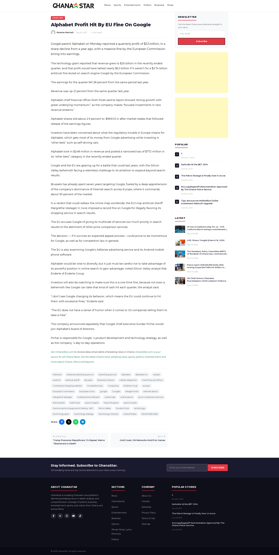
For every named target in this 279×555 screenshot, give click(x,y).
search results (130, 403)
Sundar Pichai (122, 408)
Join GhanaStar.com (62, 352)
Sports (117, 5)
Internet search (150, 391)
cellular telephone (128, 380)
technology (139, 408)
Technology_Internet (108, 414)
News (107, 5)
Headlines (58, 18)
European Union (87, 391)
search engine (92, 403)
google (103, 391)
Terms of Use (148, 518)
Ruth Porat (75, 403)
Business (159, 5)
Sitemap (146, 524)
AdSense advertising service (80, 374)
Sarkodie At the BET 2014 (194, 164)
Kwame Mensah (65, 32)
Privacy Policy (149, 512)
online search (126, 397)
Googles (116, 391)
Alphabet (126, 374)
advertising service (107, 374)
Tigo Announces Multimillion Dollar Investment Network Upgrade (199, 202)
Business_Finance (106, 380)
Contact (146, 501)
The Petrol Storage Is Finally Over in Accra (203, 175)
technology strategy (83, 414)
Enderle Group (130, 386)
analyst (156, 374)
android (56, 380)
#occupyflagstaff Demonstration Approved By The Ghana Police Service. (204, 188)
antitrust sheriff (72, 380)
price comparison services (150, 397)
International (117, 501)
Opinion (115, 524)
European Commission (63, 391)
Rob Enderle (59, 403)
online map (110, 397)
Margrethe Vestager (62, 397)
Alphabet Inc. (142, 374)
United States (129, 414)
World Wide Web (150, 414)
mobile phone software (88, 397)
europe (146, 386)
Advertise (146, 507)
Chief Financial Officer (152, 380)
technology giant (61, 414)
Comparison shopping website (67, 386)
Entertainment (132, 5)
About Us (146, 495)
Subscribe (201, 41)
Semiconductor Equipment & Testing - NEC (73, 408)
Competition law (95, 386)
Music (170, 5)
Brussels (88, 380)
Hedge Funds (131, 391)
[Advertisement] (201, 72)
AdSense (57, 374)
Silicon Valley (105, 408)
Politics (147, 5)
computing (113, 386)
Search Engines (111, 403)
